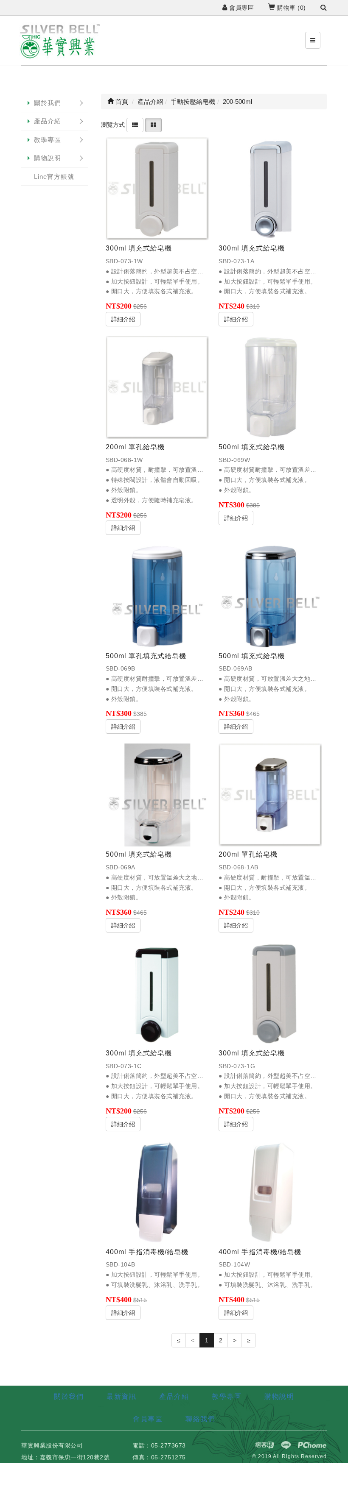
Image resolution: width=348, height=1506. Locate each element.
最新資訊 (121, 1396)
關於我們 (47, 102)
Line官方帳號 (54, 176)
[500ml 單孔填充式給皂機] (157, 596)
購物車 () (290, 7)
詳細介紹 (123, 319)
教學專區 (47, 139)
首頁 (121, 101)
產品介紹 (47, 121)
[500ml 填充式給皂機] (270, 387)
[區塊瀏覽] (153, 124)
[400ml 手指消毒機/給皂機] (157, 1192)
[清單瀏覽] (134, 124)
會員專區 (240, 7)
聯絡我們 (200, 1418)
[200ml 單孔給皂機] (157, 387)
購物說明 (47, 157)
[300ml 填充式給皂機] (157, 189)
